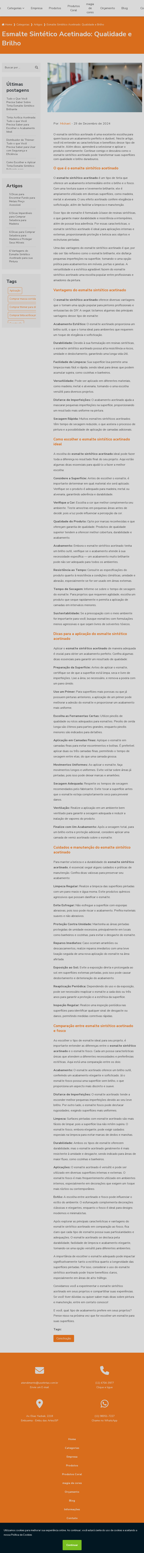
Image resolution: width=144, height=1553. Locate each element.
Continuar (72, 1545)
